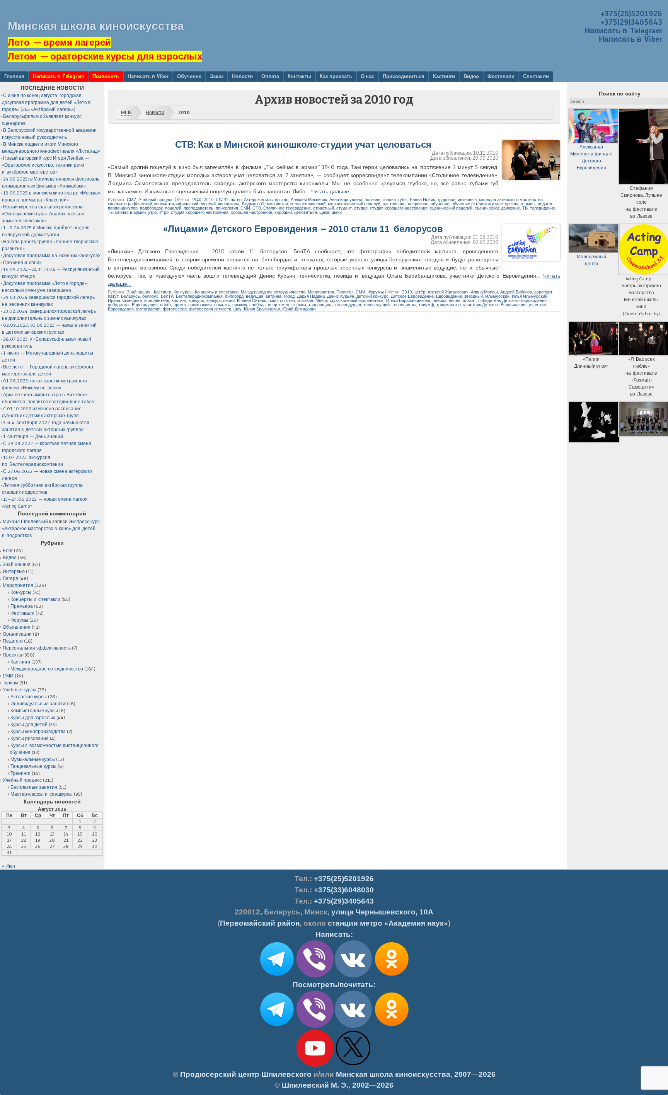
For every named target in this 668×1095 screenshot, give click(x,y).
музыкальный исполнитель (356, 300)
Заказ (216, 76)
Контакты (299, 76)
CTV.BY (222, 199)
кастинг (179, 300)
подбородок (151, 208)
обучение (440, 203)
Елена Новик (422, 199)
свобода (257, 304)
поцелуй (173, 208)
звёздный (473, 296)
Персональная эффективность (37, 648)
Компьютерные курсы (34, 710)
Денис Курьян (340, 296)
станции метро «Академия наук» (388, 923)
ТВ (525, 208)
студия (361, 208)
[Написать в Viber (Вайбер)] (315, 976)
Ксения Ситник (251, 300)
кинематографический (130, 203)
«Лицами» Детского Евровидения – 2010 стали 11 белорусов (303, 228)
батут (113, 296)
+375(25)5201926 (631, 13)
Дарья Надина (311, 296)
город (289, 296)
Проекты (344, 292)
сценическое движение (497, 208)
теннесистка (404, 304)
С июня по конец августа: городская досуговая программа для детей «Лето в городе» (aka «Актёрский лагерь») (46, 102)
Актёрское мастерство (266, 199)
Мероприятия (321, 292)
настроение (394, 203)
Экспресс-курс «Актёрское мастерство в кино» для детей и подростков (51, 528)
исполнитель (156, 300)
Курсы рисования (29, 738)
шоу (237, 309)
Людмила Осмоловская (265, 203)
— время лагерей (59, 42)
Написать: (334, 934)
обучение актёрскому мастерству (485, 203)
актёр (236, 199)
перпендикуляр (123, 208)
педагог (545, 203)
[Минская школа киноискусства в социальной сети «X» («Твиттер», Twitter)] (353, 1065)
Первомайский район (260, 923)
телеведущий (376, 304)
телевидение (542, 208)
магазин (305, 300)
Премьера (21, 606)
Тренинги (20, 773)
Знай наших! (139, 292)
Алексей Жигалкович (448, 292)
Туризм (10, 683)
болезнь (372, 199)
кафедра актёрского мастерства (511, 199)
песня (454, 300)
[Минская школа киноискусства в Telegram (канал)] (276, 1026)
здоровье (446, 199)
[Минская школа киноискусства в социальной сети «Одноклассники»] (391, 1026)
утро (152, 212)
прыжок (239, 304)
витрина (273, 296)
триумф (426, 304)
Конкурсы (183, 292)
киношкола (228, 203)
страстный (323, 208)
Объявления (17, 627)
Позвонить (105, 76)
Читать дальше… (332, 191)
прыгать (222, 304)
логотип (287, 300)
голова (389, 199)
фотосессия (175, 309)
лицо (273, 300)
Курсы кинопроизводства (38, 731)
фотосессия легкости (210, 309)
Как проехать (336, 76)
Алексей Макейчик (309, 199)
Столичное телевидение (287, 208)
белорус (150, 296)
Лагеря (10, 578)
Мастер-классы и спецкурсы (41, 794)
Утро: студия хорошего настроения (193, 212)
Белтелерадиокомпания (199, 296)
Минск (321, 300)
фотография (148, 309)
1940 (196, 199)
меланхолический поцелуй (354, 203)
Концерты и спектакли (217, 292)
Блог (8, 550)
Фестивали (501, 76)
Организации (17, 634)
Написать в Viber (630, 39)
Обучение (189, 76)
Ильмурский (497, 296)
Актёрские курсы (28, 696)
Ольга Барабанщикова (408, 300)
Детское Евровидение (412, 296)
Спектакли (536, 76)
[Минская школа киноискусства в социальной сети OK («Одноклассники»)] (391, 976)
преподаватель (198, 208)
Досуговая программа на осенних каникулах (52, 255)
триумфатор (448, 304)
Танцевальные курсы (33, 766)
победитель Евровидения (133, 304)
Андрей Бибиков (516, 292)
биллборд (234, 296)
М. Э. (315, 1085)
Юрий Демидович (299, 309)
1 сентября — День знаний (33, 436)
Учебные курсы (19, 689)
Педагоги (13, 641)
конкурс (196, 300)
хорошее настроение (251, 212)
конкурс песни (220, 300)
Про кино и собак (22, 262)
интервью (467, 199)
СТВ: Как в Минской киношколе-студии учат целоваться (303, 144)
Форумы (376, 292)
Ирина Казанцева (125, 300)
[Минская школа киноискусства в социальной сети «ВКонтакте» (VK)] (353, 1026)
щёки (337, 212)
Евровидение (449, 296)
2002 (360, 1085)
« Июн (8, 866)
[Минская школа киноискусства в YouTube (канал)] (315, 1065)
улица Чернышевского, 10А (382, 912)
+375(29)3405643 (631, 22)
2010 (209, 199)
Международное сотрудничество (273, 292)
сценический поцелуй (451, 208)
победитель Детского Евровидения (512, 300)
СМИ (131, 199)
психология (227, 208)
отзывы (528, 203)
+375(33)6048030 (344, 890)
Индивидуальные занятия (39, 703)
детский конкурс (372, 296)
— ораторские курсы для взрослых (105, 56)
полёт (165, 304)
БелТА (167, 296)
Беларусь (130, 296)
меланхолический (307, 203)
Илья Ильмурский (529, 296)
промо (180, 304)
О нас (367, 76)
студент (344, 208)
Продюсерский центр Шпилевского (246, 1074)
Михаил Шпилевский (25, 521)
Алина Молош (484, 292)
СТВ (256, 208)
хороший (283, 212)
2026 (487, 1074)
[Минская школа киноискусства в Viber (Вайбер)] (315, 1026)
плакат (469, 300)
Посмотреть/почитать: (334, 985)
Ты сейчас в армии (127, 212)
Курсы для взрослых (32, 717)
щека (324, 212)
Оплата (270, 76)
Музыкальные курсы (32, 759)
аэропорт (543, 292)
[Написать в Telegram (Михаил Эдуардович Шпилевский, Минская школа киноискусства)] (276, 976)
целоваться (305, 212)
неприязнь (418, 203)
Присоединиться (403, 76)
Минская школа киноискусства (96, 26)
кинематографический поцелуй (185, 203)
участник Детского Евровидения (495, 304)
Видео (471, 76)
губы (402, 199)
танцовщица (320, 304)
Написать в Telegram (623, 30)
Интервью (14, 571)
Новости (242, 76)
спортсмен (278, 304)
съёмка (298, 304)
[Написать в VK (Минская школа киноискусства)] (353, 976)
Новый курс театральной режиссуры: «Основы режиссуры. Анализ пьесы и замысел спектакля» (43, 213)
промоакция (200, 304)
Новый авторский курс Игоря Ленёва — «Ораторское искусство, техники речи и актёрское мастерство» (45, 165)
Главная (14, 76)
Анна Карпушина (345, 199)
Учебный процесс (156, 199)
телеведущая (348, 304)
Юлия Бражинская (262, 309)
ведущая (254, 296)
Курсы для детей (29, 724)
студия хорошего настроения (399, 208)
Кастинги (444, 76)
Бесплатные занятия (33, 787)
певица (439, 300)
